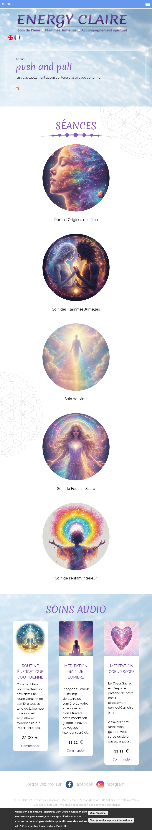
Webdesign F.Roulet (45, 804)
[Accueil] (72, 24)
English (11, 38)
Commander (30, 746)
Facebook (83, 784)
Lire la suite (76, 178)
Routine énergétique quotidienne (30, 671)
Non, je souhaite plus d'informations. (111, 820)
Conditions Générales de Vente (120, 799)
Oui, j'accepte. (98, 813)
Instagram (115, 784)
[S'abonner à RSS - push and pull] (17, 88)
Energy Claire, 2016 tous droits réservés (35, 799)
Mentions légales (89, 799)
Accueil (21, 59)
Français (17, 38)
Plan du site (69, 799)
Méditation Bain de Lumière (75, 671)
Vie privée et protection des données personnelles (90, 804)
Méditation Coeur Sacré (122, 669)
